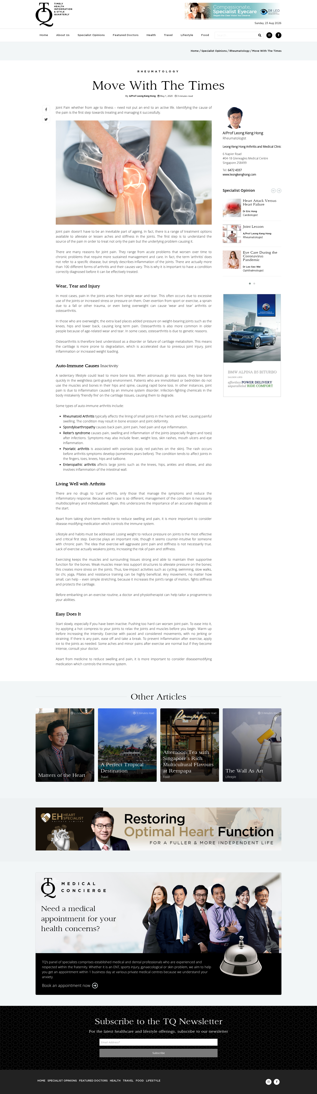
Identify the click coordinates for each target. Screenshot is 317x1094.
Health (151, 35)
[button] (250, 283)
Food (205, 35)
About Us (63, 35)
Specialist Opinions (91, 35)
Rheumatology (239, 51)
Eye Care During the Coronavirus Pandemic (260, 256)
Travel (168, 35)
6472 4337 (235, 170)
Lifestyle (187, 35)
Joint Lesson (253, 226)
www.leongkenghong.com (239, 174)
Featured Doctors (126, 35)
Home (44, 35)
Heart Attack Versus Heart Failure (259, 202)
